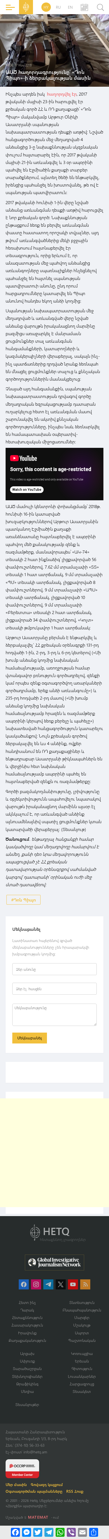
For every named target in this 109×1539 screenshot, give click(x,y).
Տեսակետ (82, 1391)
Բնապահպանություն (82, 1310)
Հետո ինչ (27, 1302)
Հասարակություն (27, 1325)
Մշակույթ (81, 1325)
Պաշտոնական (82, 1340)
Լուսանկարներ (82, 1376)
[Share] (93, 1532)
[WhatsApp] (60, 1532)
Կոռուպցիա (82, 1353)
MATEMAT (38, 1517)
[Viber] (71, 1532)
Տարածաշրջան (27, 1368)
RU (58, 7)
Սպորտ (82, 1332)
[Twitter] (37, 1532)
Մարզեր (81, 1317)
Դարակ (27, 1310)
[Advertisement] (54, 1152)
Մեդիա (27, 1391)
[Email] (82, 1532)
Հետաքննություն (27, 1317)
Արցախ (27, 1353)
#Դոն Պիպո (23, 900)
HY (46, 7)
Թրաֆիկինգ (27, 1383)
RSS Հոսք (74, 1491)
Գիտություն (82, 1368)
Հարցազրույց (82, 1383)
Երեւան (82, 1361)
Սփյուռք (27, 1361)
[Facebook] (15, 1532)
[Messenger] (26, 1532)
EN (70, 7)
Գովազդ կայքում (47, 1484)
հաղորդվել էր (62, 94)
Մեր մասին (16, 1484)
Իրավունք (27, 1332)
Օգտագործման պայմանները (34, 1491)
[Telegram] (48, 1532)
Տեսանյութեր (27, 1404)
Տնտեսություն (81, 1302)
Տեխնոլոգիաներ (27, 1376)
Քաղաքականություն (27, 1340)
